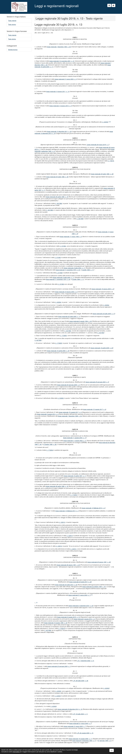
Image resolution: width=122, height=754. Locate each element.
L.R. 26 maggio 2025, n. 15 (85, 733)
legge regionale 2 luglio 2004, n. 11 (74, 268)
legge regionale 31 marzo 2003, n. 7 (79, 595)
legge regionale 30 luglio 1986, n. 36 (102, 174)
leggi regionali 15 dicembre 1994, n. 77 (84, 741)
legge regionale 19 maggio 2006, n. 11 (80, 739)
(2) (92, 595)
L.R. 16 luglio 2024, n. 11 (80, 714)
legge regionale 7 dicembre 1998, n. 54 (70, 416)
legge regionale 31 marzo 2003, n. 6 (66, 79)
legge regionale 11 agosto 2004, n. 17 (74, 438)
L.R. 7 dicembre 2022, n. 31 (85, 661)
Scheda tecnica (12, 50)
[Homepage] (19, 7)
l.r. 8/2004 (58, 302)
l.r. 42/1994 (67, 331)
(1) (36, 88)
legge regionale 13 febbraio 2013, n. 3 (93, 508)
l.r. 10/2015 (61, 628)
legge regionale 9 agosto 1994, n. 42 (80, 321)
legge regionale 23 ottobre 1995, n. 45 (94, 587)
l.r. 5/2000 (61, 398)
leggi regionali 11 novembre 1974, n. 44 (68, 270)
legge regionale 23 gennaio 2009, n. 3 (59, 666)
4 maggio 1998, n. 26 (49, 444)
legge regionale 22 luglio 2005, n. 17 (104, 314)
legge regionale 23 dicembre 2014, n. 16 (70, 709)
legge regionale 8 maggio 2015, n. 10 (68, 617)
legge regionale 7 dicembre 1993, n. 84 (59, 47)
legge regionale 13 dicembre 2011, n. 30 (59, 131)
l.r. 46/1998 (47, 630)
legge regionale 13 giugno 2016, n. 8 (60, 106)
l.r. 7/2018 (111, 161)
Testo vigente (12, 21)
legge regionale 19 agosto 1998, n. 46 (55, 623)
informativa (16, 752)
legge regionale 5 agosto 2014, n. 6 (48, 414)
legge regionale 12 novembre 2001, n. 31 (61, 61)
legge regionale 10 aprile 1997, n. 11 (75, 476)
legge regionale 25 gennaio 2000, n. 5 (97, 382)
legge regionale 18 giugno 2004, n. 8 (103, 289)
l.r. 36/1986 (58, 203)
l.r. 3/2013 (62, 522)
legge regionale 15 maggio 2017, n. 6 (94, 409)
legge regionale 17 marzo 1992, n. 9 (71, 236)
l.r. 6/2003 (105, 122)
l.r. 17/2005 (63, 335)
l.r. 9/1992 (63, 246)
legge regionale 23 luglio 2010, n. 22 (80, 582)
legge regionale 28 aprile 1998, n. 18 (57, 197)
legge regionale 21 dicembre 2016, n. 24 (81, 606)
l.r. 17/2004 (49, 450)
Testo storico (12, 24)
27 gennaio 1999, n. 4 (104, 741)
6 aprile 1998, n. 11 (88, 270)
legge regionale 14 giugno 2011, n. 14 (57, 91)
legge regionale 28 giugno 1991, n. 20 (98, 562)
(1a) (110, 121)
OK (112, 750)
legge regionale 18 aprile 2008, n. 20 (102, 348)
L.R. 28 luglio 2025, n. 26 (80, 681)
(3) (36, 602)
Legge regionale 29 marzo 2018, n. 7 (98, 145)
